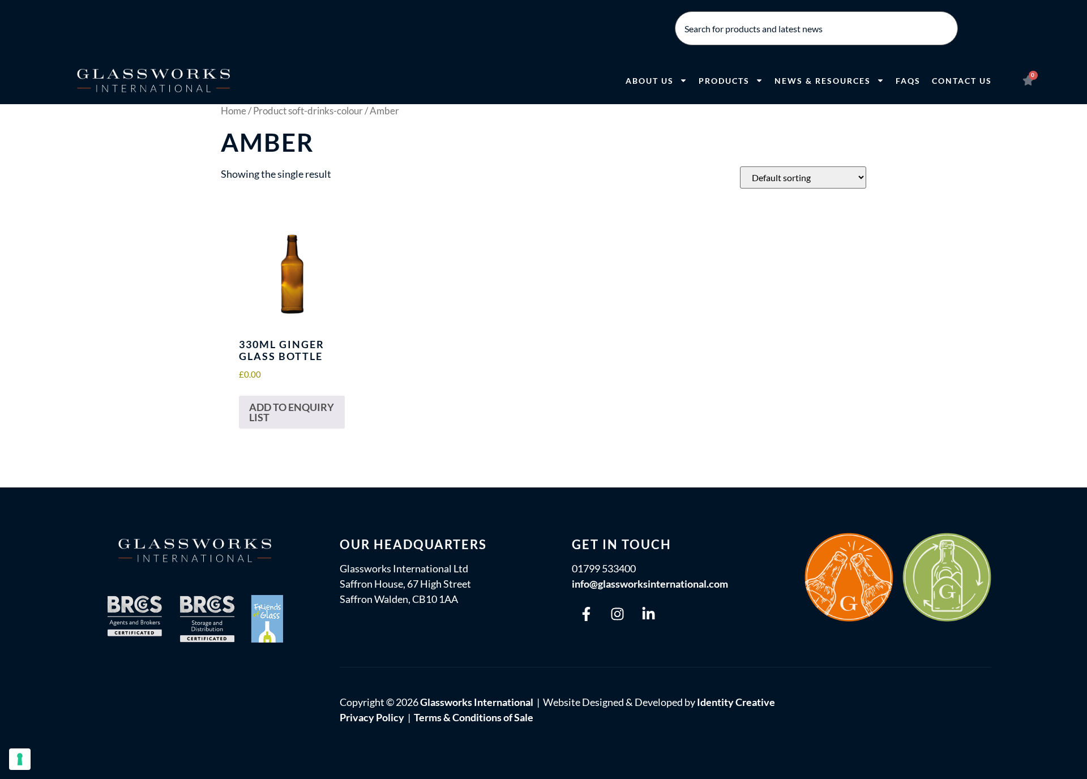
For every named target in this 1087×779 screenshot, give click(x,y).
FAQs (908, 80)
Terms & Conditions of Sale (473, 717)
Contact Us (962, 80)
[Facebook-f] (586, 614)
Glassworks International (476, 702)
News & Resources (822, 80)
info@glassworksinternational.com (650, 583)
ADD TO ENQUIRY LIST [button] (291, 412)
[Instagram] (617, 614)
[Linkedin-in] (648, 614)
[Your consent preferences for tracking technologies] (20, 759)
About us (650, 80)
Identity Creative (736, 702)
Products (724, 80)
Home (233, 111)
